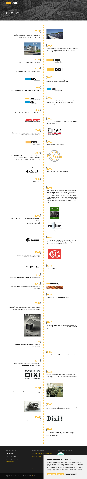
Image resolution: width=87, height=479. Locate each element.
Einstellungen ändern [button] (71, 474)
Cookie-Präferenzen (36, 456)
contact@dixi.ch (10, 461)
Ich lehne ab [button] (60, 474)
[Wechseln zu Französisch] (72, 3)
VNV (7, 476)
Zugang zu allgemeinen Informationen (41, 462)
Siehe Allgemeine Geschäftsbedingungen (42, 453)
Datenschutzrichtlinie (37, 455)
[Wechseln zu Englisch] (79, 3)
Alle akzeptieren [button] (51, 474)
